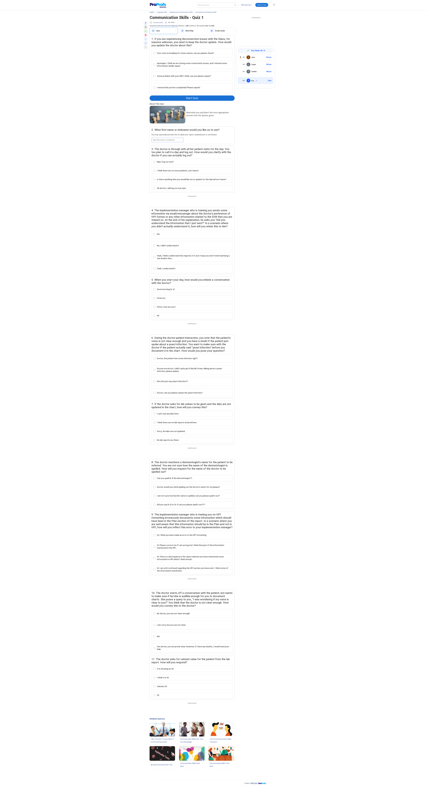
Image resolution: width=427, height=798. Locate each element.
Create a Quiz (262, 5)
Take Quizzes (246, 5)
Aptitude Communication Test (161, 765)
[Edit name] (256, 81)
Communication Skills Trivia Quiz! (219, 764)
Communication (158, 22)
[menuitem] (246, 5)
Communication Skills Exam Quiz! (190, 764)
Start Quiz (192, 98)
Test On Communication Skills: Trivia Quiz (221, 740)
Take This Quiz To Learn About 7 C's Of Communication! (162, 740)
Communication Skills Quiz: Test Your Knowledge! (191, 740)
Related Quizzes (157, 719)
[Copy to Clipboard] (146, 43)
